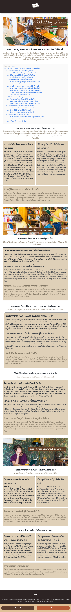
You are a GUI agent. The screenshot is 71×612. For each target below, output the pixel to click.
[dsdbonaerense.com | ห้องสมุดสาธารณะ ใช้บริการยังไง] (35, 6)
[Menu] (2, 7)
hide (13, 66)
